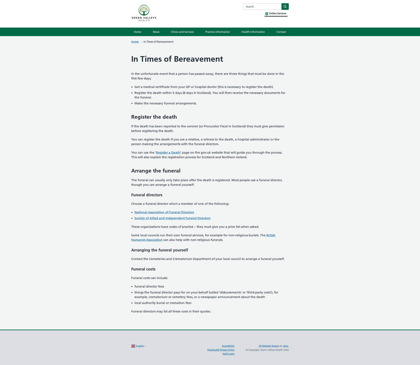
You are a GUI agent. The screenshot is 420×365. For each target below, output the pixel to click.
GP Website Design (269, 345)
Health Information (253, 31)
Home (137, 31)
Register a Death (168, 152)
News (156, 31)
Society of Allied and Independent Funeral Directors (172, 218)
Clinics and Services (182, 31)
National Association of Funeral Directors (164, 212)
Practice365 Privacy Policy (220, 349)
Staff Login (228, 353)
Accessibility (228, 345)
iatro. (286, 345)
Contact (281, 31)
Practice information (217, 31)
